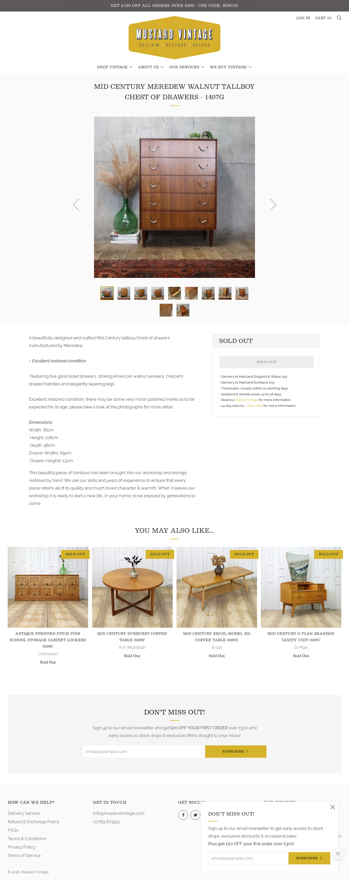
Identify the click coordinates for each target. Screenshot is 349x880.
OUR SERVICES (184, 67)
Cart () (323, 18)
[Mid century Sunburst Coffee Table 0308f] (132, 587)
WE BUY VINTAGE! (228, 67)
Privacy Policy (21, 847)
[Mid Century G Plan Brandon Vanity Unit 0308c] (301, 587)
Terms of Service (24, 855)
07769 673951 (106, 821)
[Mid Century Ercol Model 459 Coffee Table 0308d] (217, 587)
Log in (303, 18)
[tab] (107, 293)
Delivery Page (247, 400)
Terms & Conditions (27, 838)
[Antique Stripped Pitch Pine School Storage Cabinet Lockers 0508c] (48, 587)
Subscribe (233, 751)
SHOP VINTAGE (112, 67)
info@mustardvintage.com (119, 813)
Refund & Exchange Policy (33, 821)
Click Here (254, 406)
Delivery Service (24, 813)
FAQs (13, 830)
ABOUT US (148, 67)
